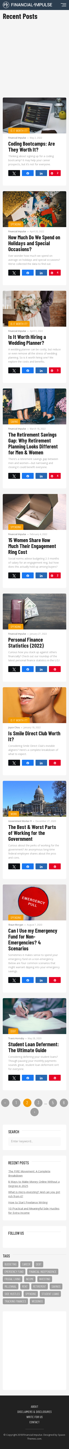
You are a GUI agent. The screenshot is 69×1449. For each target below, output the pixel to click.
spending (30, 1294)
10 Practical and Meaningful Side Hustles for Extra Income (33, 1211)
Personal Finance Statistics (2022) (26, 642)
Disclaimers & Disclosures (34, 1412)
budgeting (11, 1264)
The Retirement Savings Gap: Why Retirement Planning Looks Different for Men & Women (33, 443)
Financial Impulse (17, 137)
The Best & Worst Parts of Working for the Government (32, 832)
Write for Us (34, 1417)
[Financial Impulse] (27, 7)
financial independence (42, 1271)
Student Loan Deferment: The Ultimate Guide (33, 1047)
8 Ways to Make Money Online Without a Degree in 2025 (34, 1184)
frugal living (12, 1279)
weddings (37, 1301)
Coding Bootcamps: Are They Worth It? (31, 146)
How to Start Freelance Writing (28, 1202)
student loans (50, 1294)
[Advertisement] (34, 61)
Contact (34, 1422)
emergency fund (14, 1271)
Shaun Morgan (15, 924)
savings (56, 1286)
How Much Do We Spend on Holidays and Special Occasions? (34, 243)
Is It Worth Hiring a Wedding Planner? (27, 339)
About (34, 1406)
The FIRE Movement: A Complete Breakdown (29, 1173)
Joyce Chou (14, 727)
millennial (11, 1286)
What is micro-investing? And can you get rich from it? (34, 1194)
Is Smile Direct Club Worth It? (34, 736)
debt (38, 1264)
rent (25, 1286)
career (26, 1264)
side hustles (12, 1294)
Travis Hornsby (16, 1038)
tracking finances (15, 1301)
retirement (39, 1286)
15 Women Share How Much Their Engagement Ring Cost (32, 546)
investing (44, 1279)
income (30, 1279)
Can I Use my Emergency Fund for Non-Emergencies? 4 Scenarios (32, 939)
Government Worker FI (20, 821)
